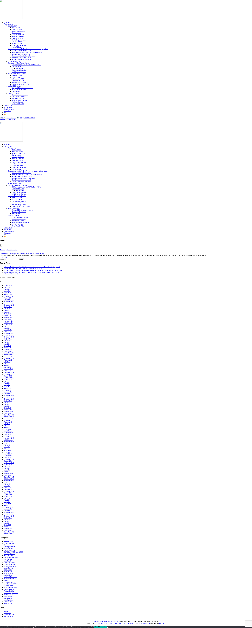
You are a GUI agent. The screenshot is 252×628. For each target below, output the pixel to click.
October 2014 (8, 493)
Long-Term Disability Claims (21, 84)
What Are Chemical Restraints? (13, 274)
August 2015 (8, 482)
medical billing (8, 573)
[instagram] (4, 121)
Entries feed (7, 613)
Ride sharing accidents (11, 593)
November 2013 (9, 512)
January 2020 (8, 413)
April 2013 (7, 525)
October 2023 (8, 335)
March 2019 (8, 431)
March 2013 (8, 526)
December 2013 (9, 510)
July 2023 (7, 340)
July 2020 (7, 402)
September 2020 (9, 399)
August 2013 (8, 518)
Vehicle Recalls (8, 601)
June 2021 (7, 383)
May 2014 (7, 502)
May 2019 (7, 427)
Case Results (8, 105)
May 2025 (7, 312)
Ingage (14, 253)
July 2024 (7, 326)
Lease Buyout (8, 568)
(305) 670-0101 (11, 118)
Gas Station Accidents (18, 96)
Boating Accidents (17, 38)
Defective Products (18, 66)
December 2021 (9, 372)
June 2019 (7, 425)
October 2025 (8, 303)
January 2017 (8, 457)
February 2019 (8, 433)
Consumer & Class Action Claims (18, 63)
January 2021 (8, 392)
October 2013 (8, 514)
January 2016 (8, 475)
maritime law (8, 571)
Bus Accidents (16, 33)
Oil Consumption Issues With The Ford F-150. (26, 65)
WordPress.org (8, 616)
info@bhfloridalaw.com (27, 118)
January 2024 (8, 331)
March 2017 (8, 454)
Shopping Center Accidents (20, 100)
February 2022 (8, 369)
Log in (6, 611)
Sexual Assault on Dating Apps (21, 59)
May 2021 (7, 385)
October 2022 (8, 356)
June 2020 (7, 404)
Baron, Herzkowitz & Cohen (108, 623)
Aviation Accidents (18, 36)
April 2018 (7, 450)
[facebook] (1, 121)
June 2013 (7, 521)
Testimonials (8, 107)
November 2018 (9, 438)
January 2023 (8, 351)
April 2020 (7, 408)
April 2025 (7, 314)
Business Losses (17, 75)
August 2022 (8, 360)
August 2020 (8, 401)
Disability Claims (9, 554)
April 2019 (7, 429)
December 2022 (9, 353)
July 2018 (7, 445)
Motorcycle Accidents (18, 31)
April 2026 (7, 292)
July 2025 (7, 308)
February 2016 (8, 473)
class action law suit (10, 550)
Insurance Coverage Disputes (17, 73)
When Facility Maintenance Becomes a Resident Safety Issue (23, 268)
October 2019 (8, 418)
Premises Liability (13, 93)
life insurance (8, 570)
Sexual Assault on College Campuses (23, 56)
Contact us (7, 111)
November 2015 (9, 479)
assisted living (8, 541)
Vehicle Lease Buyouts (19, 72)
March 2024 (8, 330)
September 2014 (9, 495)
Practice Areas (8, 24)
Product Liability (9, 591)
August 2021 (8, 379)
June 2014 (7, 500)
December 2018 (9, 436)
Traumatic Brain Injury (19, 45)
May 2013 (7, 523)
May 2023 (7, 344)
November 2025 (9, 301)
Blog (5, 545)
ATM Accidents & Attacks (20, 95)
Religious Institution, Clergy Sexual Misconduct (27, 52)
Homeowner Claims (18, 81)
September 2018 (9, 441)
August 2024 (8, 324)
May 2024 (7, 328)
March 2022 (8, 367)
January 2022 (8, 370)
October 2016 (8, 461)
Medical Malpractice (14, 86)
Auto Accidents (16, 27)
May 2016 (7, 470)
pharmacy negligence (10, 587)
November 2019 (9, 417)
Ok (95, 627)
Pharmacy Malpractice (19, 89)
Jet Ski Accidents (17, 42)
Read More (3, 257)
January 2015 (8, 487)
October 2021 (8, 376)
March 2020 (8, 409)
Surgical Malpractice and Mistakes (22, 88)
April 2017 (7, 452)
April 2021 (7, 386)
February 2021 (8, 390)
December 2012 (9, 532)
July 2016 (7, 466)
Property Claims (17, 77)
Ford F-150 (7, 561)
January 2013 (8, 530)
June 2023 (7, 342)
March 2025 (8, 316)
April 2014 (7, 503)
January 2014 (8, 509)
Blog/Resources (9, 109)
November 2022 (9, 355)
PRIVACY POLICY (143, 623)
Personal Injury (12, 26)
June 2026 (7, 289)
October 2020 (8, 397)
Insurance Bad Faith (10, 566)
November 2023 (9, 333)
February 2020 (8, 411)
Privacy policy (102, 627)
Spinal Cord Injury (17, 43)
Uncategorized (8, 600)
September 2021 (9, 378)
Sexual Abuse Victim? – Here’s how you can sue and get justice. (28, 49)
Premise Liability (9, 589)
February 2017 (8, 456)
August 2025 (8, 307)
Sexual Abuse (8, 594)
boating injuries (8, 548)
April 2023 (7, 346)
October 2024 (8, 323)
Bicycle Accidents (17, 29)
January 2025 (8, 319)
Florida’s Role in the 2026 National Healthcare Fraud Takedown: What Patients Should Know (33, 270)
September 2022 (9, 358)
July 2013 (7, 519)
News (17, 253)
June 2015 (7, 486)
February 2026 (8, 296)
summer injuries (9, 598)
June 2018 (7, 447)
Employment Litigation (11, 557)
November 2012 (9, 534)
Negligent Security (17, 102)
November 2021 (9, 374)
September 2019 (9, 420)
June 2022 (7, 363)
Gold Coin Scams (9, 564)
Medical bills (8, 575)
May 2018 (7, 448)
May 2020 (7, 406)
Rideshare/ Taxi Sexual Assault (21, 57)
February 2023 (8, 349)
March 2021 (8, 388)
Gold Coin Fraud (9, 562)
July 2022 (7, 362)
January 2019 (8, 434)
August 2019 (8, 422)
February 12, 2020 (6, 253)
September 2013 (9, 516)
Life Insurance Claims (18, 79)
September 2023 (9, 337)
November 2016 (9, 459)
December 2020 (9, 394)
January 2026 (8, 298)
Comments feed (9, 614)
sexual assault (8, 596)
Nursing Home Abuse (14, 61)
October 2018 (8, 440)
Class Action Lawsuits (19, 70)
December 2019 (9, 415)
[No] (107, 627)
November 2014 (9, 491)
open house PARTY (10, 584)
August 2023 (8, 339)
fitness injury (8, 559)
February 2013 (8, 528)
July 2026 (7, 287)
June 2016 (7, 468)
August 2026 (8, 285)
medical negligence (10, 578)
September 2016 (9, 463)
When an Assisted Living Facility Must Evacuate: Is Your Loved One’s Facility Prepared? (32, 267)
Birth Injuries (16, 91)
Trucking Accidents (18, 34)
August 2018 (8, 443)
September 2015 (9, 480)
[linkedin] (2, 121)
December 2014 (9, 489)
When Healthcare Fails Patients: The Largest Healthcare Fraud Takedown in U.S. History (32, 272)
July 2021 (7, 381)
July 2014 (7, 498)
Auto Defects (20, 68)
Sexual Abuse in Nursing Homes (22, 54)
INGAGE (162, 623)
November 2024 (9, 321)
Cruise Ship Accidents (19, 40)
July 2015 (7, 484)
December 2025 (9, 300)
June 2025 (7, 310)
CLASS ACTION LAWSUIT (13, 552)
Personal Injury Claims (19, 82)
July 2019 (7, 424)
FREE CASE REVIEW (7, 119)
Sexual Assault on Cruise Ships (21, 50)
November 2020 (9, 395)
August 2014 (8, 496)
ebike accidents (8, 555)
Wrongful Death (17, 47)
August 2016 (8, 464)
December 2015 (9, 477)
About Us (7, 22)
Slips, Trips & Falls (18, 104)
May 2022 (7, 365)
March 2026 (8, 294)
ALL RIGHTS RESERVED (127, 623)
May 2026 (7, 291)
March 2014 (8, 505)
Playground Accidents (18, 98)
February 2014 (8, 507)
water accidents (8, 603)
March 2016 (8, 472)
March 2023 (8, 347)
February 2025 (8, 317)
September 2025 (9, 305)
